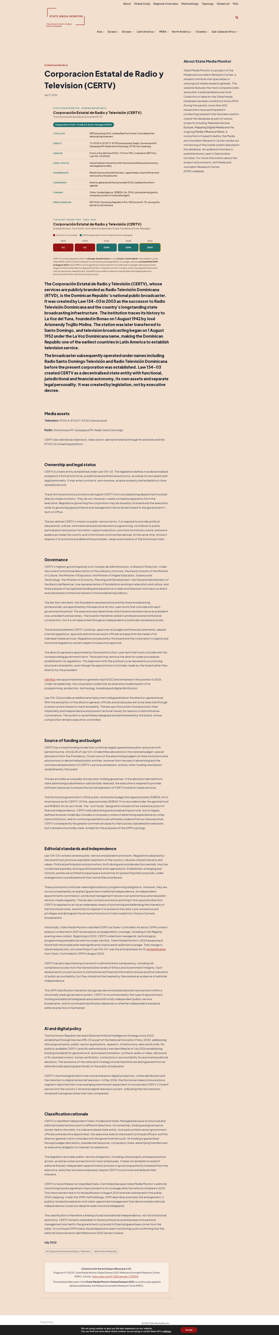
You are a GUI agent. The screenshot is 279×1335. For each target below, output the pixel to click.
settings (167, 1331)
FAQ (235, 3)
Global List (223, 3)
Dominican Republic (56, 65)
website (198, 171)
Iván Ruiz (50, 679)
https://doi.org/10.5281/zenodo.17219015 (115, 1276)
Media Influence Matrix (209, 131)
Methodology (190, 3)
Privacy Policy (46, 1322)
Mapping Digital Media (209, 127)
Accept (188, 1329)
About (127, 3)
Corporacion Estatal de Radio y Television (68, 1251)
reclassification (156, 949)
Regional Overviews (165, 3)
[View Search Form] (237, 17)
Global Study (142, 3)
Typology (208, 3)
